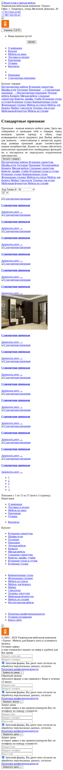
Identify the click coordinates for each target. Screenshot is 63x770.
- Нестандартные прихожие (30, 92)
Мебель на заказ (17, 54)
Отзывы (12, 63)
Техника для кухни (44, 107)
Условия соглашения (20, 616)
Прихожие (14, 75)
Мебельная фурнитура (14, 110)
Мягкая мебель (28, 95)
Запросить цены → (12, 734)
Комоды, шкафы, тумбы (28, 98)
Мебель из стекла (37, 104)
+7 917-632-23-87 (11, 11)
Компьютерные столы (45, 101)
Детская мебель (50, 165)
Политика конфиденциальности (26, 613)
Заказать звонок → (12, 701)
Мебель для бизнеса (19, 584)
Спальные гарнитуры (41, 168)
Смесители (26, 107)
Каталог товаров (11, 159)
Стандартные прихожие (21, 78)
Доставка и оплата (18, 57)
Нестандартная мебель (21, 602)
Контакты (13, 66)
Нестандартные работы (14, 86)
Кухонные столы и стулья (44, 171)
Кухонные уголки (21, 101)
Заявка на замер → (12, 672)
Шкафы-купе (8, 89)
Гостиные (22, 89)
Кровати (15, 95)
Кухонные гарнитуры (41, 86)
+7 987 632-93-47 (11, 14)
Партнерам (14, 60)
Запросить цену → (12, 211)
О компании (15, 48)
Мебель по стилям (38, 110)
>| (9, 489)
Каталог (12, 51)
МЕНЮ (31, 42)
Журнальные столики (13, 104)
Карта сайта (15, 619)
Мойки (15, 107)
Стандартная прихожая (15, 205)
